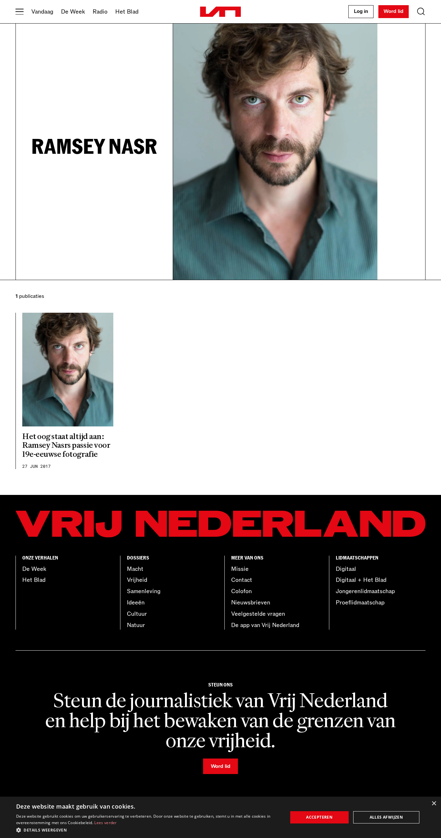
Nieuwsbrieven (250, 602)
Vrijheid (137, 579)
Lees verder (105, 822)
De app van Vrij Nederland (265, 625)
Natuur (136, 625)
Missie (240, 568)
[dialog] (220, 817)
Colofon (241, 591)
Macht (135, 568)
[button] (148, 829)
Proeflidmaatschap (360, 602)
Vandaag (42, 11)
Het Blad (126, 11)
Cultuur (137, 613)
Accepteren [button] (319, 817)
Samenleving (143, 591)
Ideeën (136, 602)
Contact (241, 579)
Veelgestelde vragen (258, 613)
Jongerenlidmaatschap (365, 591)
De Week (73, 11)
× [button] (433, 803)
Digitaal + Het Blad (361, 579)
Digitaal (346, 568)
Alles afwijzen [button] (386, 817)
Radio (100, 11)
